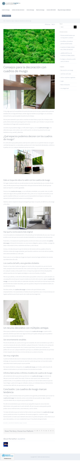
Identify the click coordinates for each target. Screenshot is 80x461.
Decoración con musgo (18, 422)
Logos (62, 81)
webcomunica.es (46, 457)
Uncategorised (64, 88)
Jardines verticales (65, 74)
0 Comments (25, 422)
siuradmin (6, 422)
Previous (48, 24)
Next (53, 24)
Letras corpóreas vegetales (67, 77)
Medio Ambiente (65, 85)
